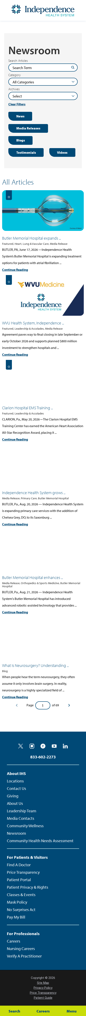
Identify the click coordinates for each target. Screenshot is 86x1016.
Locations (15, 780)
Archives (14, 89)
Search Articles (18, 60)
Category (14, 75)
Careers (13, 941)
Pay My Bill (16, 917)
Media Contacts (20, 818)
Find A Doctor (19, 864)
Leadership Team (21, 810)
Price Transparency (23, 872)
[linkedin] (65, 746)
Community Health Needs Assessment (40, 840)
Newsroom (16, 833)
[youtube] (54, 746)
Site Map (43, 983)
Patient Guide (43, 998)
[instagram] (31, 746)
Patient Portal (19, 879)
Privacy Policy (43, 988)
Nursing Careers (21, 948)
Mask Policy (17, 902)
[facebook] (43, 746)
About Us (15, 803)
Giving (12, 795)
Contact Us (16, 788)
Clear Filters (16, 104)
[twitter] (20, 746)
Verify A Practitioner (24, 956)
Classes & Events (21, 894)
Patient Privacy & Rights (27, 887)
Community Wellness (25, 825)
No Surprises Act (21, 909)
